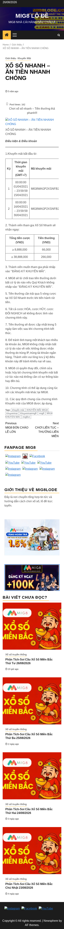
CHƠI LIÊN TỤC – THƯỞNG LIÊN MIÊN (47, 430)
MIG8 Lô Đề (32, 16)
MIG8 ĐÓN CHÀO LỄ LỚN (16, 427)
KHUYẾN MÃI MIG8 (37, 410)
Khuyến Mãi (24, 58)
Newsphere (51, 920)
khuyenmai (12, 413)
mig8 (41, 413)
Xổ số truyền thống (16, 654)
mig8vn (26, 417)
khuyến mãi (18, 410)
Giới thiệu (10, 58)
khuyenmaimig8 (28, 413)
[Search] (59, 35)
